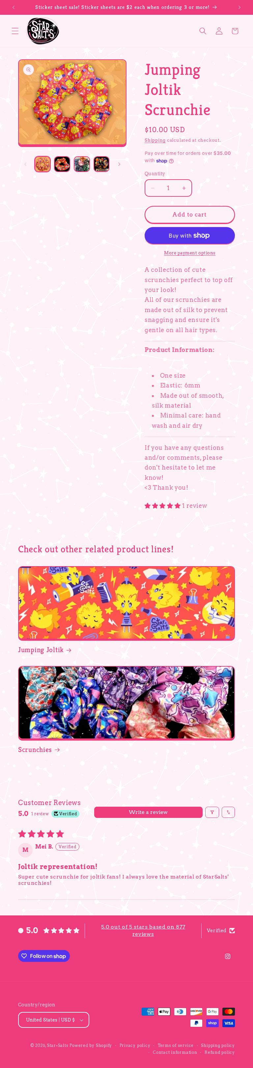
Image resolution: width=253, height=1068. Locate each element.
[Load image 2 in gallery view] (62, 164)
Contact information (175, 1052)
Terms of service (176, 1045)
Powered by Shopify (91, 1045)
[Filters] (212, 812)
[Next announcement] (239, 7)
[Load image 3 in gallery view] (82, 164)
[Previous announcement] (13, 7)
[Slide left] (25, 164)
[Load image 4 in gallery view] (102, 164)
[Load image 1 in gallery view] (43, 164)
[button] (15, 31)
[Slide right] (119, 164)
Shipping (155, 140)
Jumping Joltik (41, 649)
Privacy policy (135, 1045)
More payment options (189, 252)
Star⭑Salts (58, 1045)
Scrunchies (35, 749)
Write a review (148, 812)
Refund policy (220, 1052)
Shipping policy (218, 1045)
